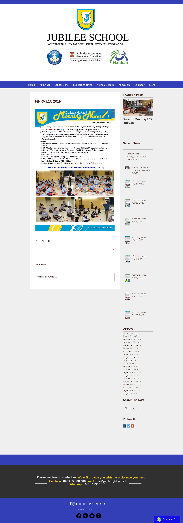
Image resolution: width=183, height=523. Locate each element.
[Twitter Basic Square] (128, 426)
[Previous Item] (127, 107)
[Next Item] (148, 107)
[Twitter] (85, 515)
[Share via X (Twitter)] (43, 241)
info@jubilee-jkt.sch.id (111, 481)
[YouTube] (92, 515)
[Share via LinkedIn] (49, 241)
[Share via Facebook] (36, 241)
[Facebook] (78, 515)
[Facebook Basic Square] (124, 426)
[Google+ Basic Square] (132, 426)
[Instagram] (98, 515)
